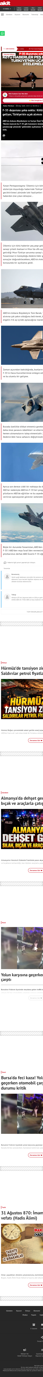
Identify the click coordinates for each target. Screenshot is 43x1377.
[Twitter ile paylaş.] (34, 88)
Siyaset (17, 14)
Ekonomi (26, 14)
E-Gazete (33, 1328)
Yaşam (33, 1315)
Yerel (4, 923)
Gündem (9, 14)
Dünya (4, 663)
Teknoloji (34, 14)
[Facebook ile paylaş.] (28, 88)
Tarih (4, 1207)
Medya (25, 1315)
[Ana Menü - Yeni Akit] (2, 14)
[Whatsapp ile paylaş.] (38, 88)
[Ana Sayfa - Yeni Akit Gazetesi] (5, 3)
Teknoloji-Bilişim (9, 54)
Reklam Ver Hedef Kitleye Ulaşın (24, 1355)
